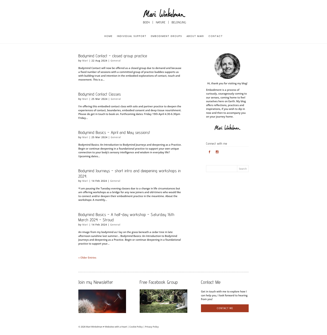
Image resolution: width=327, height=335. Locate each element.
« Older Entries (87, 257)
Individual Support (131, 36)
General (116, 60)
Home (108, 36)
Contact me (225, 308)
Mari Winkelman (94, 326)
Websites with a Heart (116, 326)
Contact (215, 36)
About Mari (195, 36)
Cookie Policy (136, 326)
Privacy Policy (152, 326)
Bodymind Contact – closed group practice (112, 55)
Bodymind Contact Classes (99, 94)
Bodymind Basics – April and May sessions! (114, 132)
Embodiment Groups (166, 36)
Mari (85, 60)
